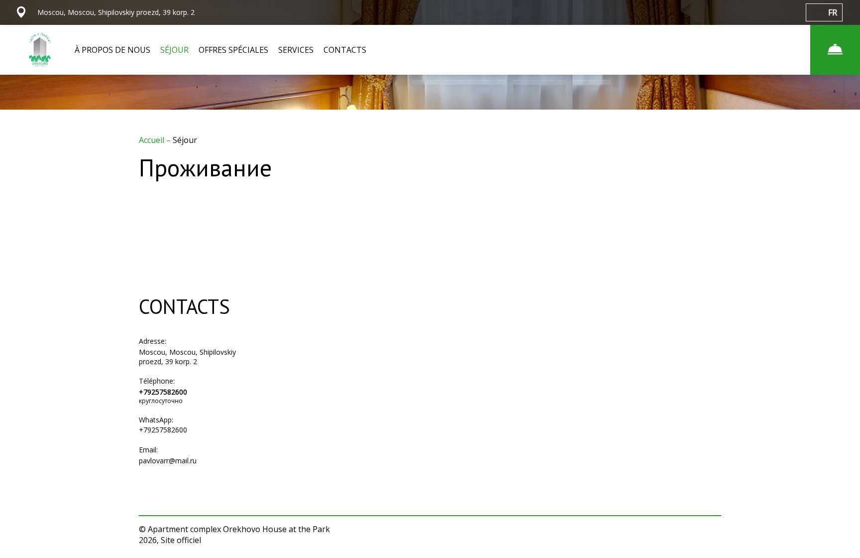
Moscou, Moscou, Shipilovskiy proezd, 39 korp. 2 (187, 356)
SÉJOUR (174, 49)
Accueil (152, 140)
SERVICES (296, 49)
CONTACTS (344, 49)
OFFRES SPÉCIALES (233, 49)
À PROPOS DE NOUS (112, 49)
